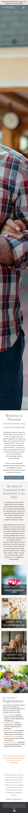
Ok (14, 810)
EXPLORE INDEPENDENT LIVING (14, 591)
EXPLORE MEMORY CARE (14, 658)
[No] (26, 807)
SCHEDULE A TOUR (14, 478)
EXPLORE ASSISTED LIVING (14, 625)
